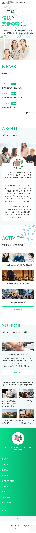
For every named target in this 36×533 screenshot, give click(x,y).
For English (6, 497)
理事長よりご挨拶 (8, 481)
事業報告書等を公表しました (12, 88)
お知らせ (5, 459)
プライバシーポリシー (8, 511)
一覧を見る (28, 113)
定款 (3, 491)
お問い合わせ (6, 502)
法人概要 (5, 486)
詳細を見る (18, 309)
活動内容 (5, 464)
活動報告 (5, 470)
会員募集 (5, 475)
